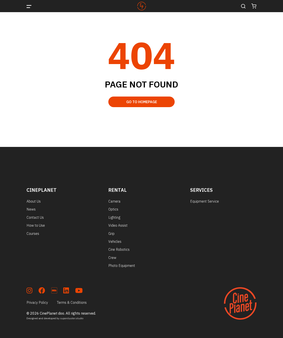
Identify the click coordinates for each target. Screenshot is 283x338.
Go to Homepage (141, 102)
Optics (113, 209)
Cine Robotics (119, 249)
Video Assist (118, 225)
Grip (111, 233)
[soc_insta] (29, 291)
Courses (33, 233)
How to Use (36, 225)
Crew (112, 257)
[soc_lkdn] (66, 291)
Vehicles (114, 241)
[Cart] (253, 6)
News (31, 209)
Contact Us (35, 217)
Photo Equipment (121, 265)
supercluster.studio (72, 318)
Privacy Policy (37, 302)
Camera (114, 201)
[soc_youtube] (79, 291)
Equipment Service (204, 201)
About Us (34, 201)
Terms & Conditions (72, 302)
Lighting (114, 217)
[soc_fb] (41, 291)
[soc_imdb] (54, 291)
